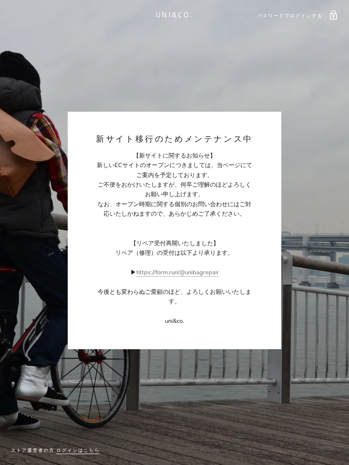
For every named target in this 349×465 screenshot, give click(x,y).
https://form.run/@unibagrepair (177, 272)
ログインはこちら (78, 450)
